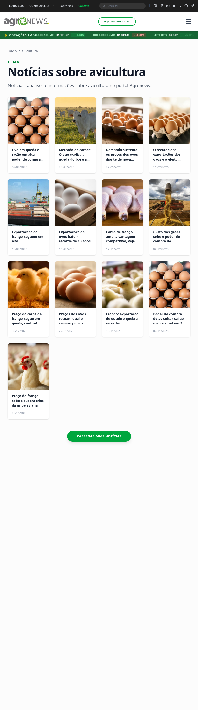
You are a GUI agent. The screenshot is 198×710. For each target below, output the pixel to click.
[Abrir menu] (189, 21)
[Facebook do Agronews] (161, 5)
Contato (83, 5)
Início (12, 51)
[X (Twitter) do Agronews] (174, 5)
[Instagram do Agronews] (155, 5)
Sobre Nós (66, 5)
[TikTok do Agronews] (180, 5)
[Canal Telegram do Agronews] (192, 5)
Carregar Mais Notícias (99, 436)
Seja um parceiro (117, 21)
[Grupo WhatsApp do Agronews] (186, 5)
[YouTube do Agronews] (168, 5)
